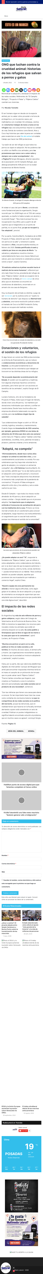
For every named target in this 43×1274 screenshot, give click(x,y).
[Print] (12, 90)
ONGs (31, 731)
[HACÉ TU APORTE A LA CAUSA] (21, 1252)
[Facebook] (8, 90)
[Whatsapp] (4, 90)
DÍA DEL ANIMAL (16, 731)
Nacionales (5, 60)
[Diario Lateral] (21, 8)
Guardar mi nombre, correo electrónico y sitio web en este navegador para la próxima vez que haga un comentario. (21, 883)
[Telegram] (25, 90)
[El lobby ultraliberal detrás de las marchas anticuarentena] (31, 1021)
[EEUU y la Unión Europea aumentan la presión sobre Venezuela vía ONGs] (11, 1021)
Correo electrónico (9, 863)
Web (3, 872)
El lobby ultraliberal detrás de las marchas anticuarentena (30, 1108)
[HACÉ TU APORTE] (21, 748)
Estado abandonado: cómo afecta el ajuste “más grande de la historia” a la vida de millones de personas (30, 927)
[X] (21, 90)
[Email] (17, 90)
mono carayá (27, 279)
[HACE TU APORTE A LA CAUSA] (21, 24)
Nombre (5, 855)
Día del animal (26, 136)
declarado (9, 296)
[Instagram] (34, 90)
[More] (38, 90)
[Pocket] (30, 90)
